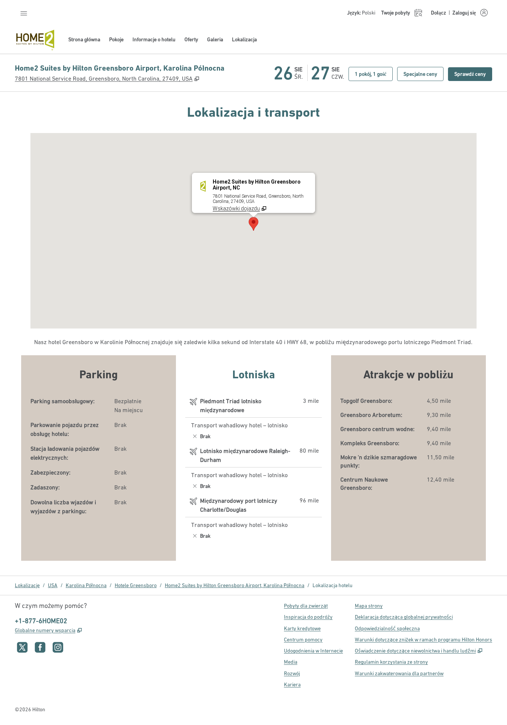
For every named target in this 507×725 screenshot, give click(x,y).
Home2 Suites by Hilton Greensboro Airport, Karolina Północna (234, 585)
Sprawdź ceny (473, 74)
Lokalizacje (27, 585)
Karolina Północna (86, 585)
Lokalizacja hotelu (333, 585)
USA (53, 585)
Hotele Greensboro (136, 585)
